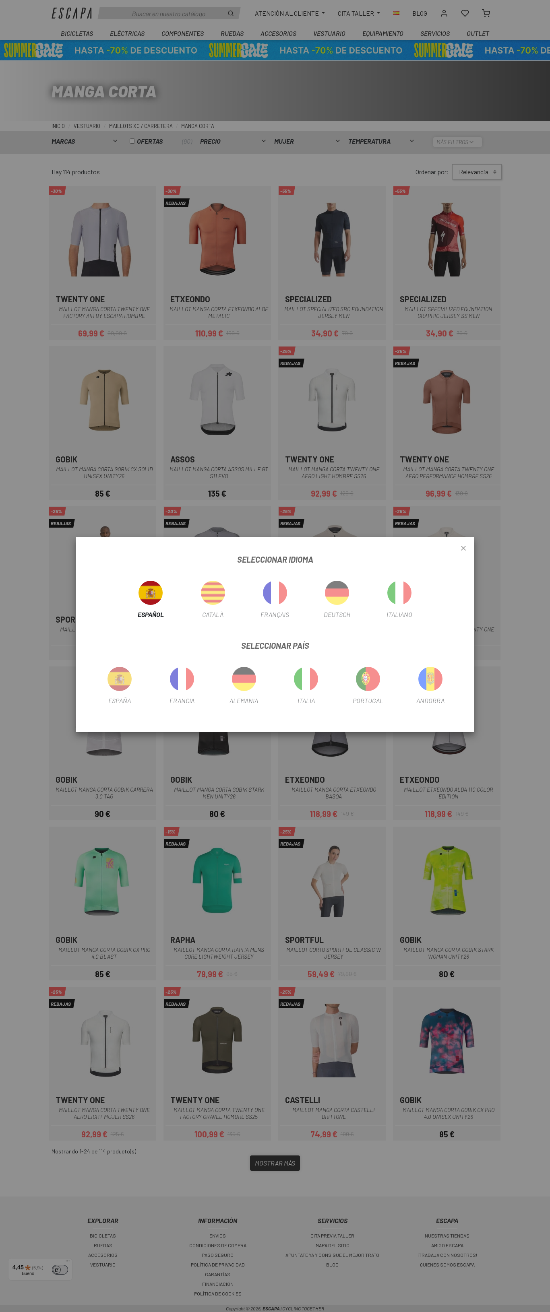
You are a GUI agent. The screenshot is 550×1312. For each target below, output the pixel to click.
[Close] (463, 548)
